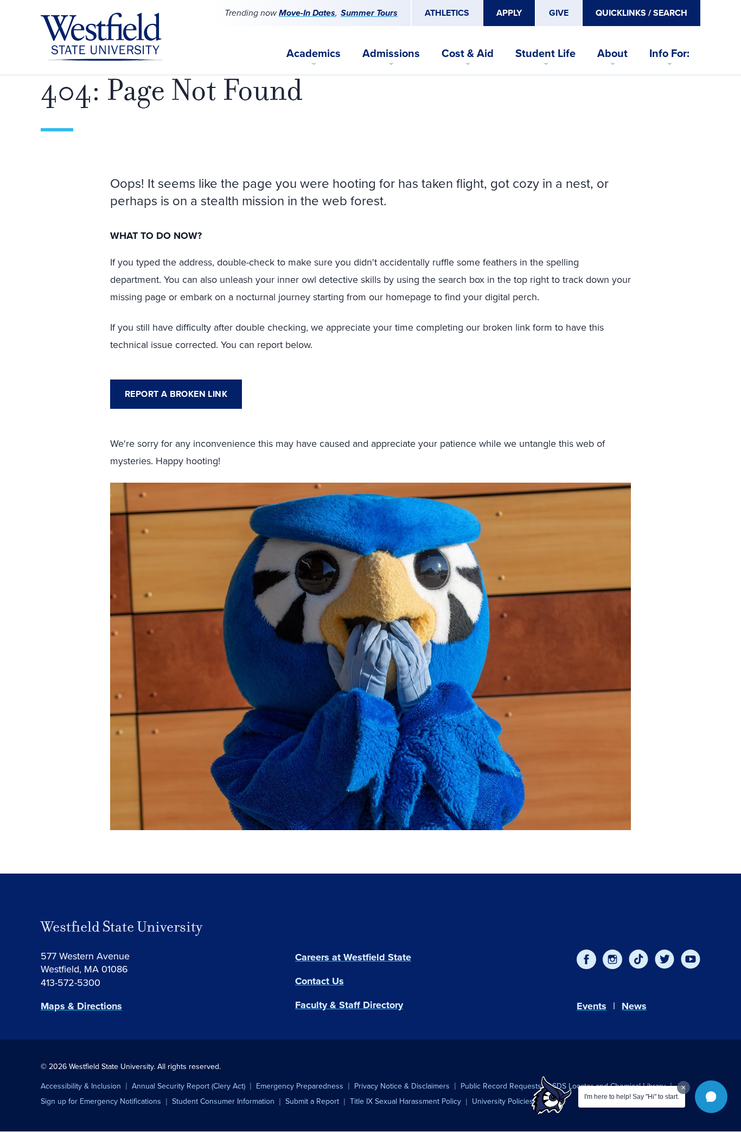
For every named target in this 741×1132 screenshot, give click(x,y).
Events (591, 1006)
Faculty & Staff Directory (349, 1005)
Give (558, 13)
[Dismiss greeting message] (683, 1087)
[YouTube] (690, 959)
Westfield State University (121, 927)
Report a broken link (176, 394)
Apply (509, 13)
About (612, 53)
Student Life (545, 53)
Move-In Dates (307, 13)
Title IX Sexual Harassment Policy (405, 1101)
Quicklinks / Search (641, 13)
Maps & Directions (81, 1006)
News (634, 1006)
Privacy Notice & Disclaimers (402, 1086)
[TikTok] (638, 959)
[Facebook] (586, 959)
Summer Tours (369, 13)
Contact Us (319, 981)
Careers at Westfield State (353, 957)
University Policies (502, 1101)
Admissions (391, 53)
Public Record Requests (501, 1086)
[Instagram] (612, 959)
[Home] (101, 37)
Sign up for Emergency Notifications (101, 1101)
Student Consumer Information (223, 1101)
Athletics (447, 13)
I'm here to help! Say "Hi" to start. (631, 1097)
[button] (711, 1096)
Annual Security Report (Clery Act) (188, 1086)
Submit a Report (312, 1101)
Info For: (669, 53)
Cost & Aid (468, 53)
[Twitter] (664, 959)
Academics (313, 53)
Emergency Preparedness (299, 1086)
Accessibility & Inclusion (81, 1086)
